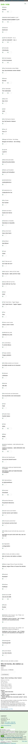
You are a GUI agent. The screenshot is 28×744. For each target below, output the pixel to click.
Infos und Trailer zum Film (7, 709)
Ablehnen (9, 741)
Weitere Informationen (5, 743)
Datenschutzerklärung (6, 725)
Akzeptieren (3, 741)
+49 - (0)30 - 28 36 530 (10, 722)
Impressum (13, 743)
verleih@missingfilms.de (10, 723)
